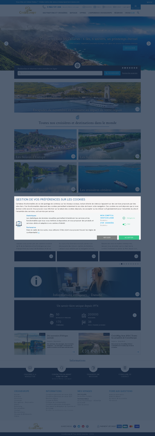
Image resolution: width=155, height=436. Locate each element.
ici (38, 232)
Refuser (107, 237)
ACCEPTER (129, 237)
